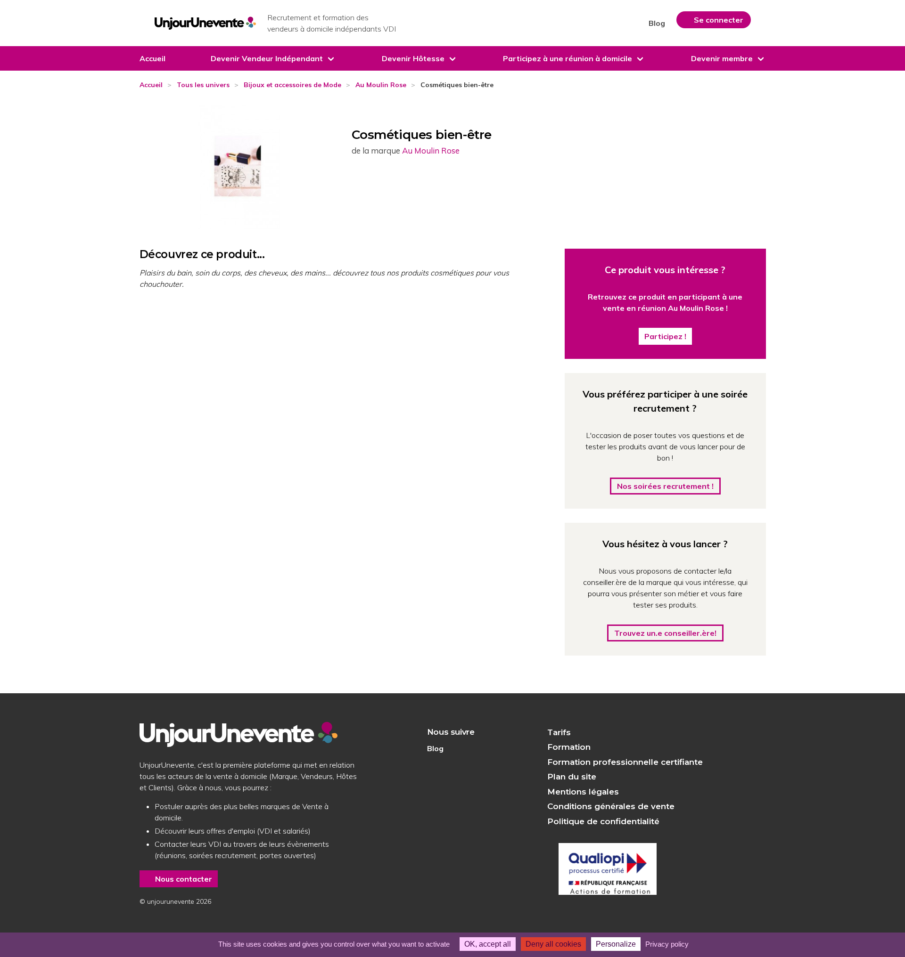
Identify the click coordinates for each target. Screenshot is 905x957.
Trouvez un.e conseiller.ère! (665, 633)
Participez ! (665, 336)
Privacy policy (667, 944)
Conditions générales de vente (611, 806)
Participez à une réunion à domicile (567, 58)
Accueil (152, 58)
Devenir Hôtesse (413, 58)
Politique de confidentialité (603, 821)
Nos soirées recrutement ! (665, 486)
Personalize (616, 944)
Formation (569, 747)
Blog (657, 23)
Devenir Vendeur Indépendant (267, 58)
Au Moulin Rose (380, 85)
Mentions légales (583, 791)
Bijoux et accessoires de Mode (292, 85)
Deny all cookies (553, 944)
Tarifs (559, 732)
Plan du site (571, 776)
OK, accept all (487, 944)
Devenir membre (722, 58)
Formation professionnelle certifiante (625, 762)
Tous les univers (203, 85)
